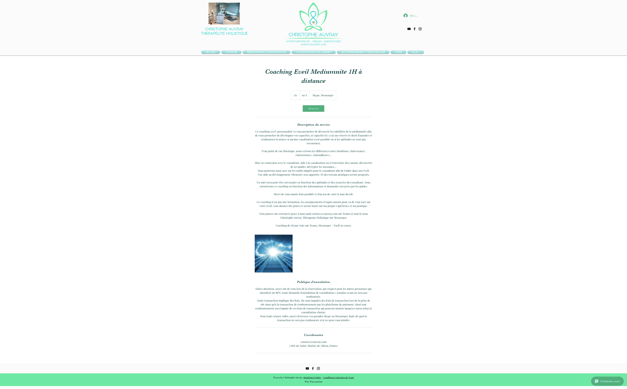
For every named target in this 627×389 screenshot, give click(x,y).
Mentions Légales (312, 377)
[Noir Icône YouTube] (409, 29)
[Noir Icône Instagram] (420, 29)
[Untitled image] (274, 253)
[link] (313, 108)
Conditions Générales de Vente (338, 377)
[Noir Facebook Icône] (415, 29)
